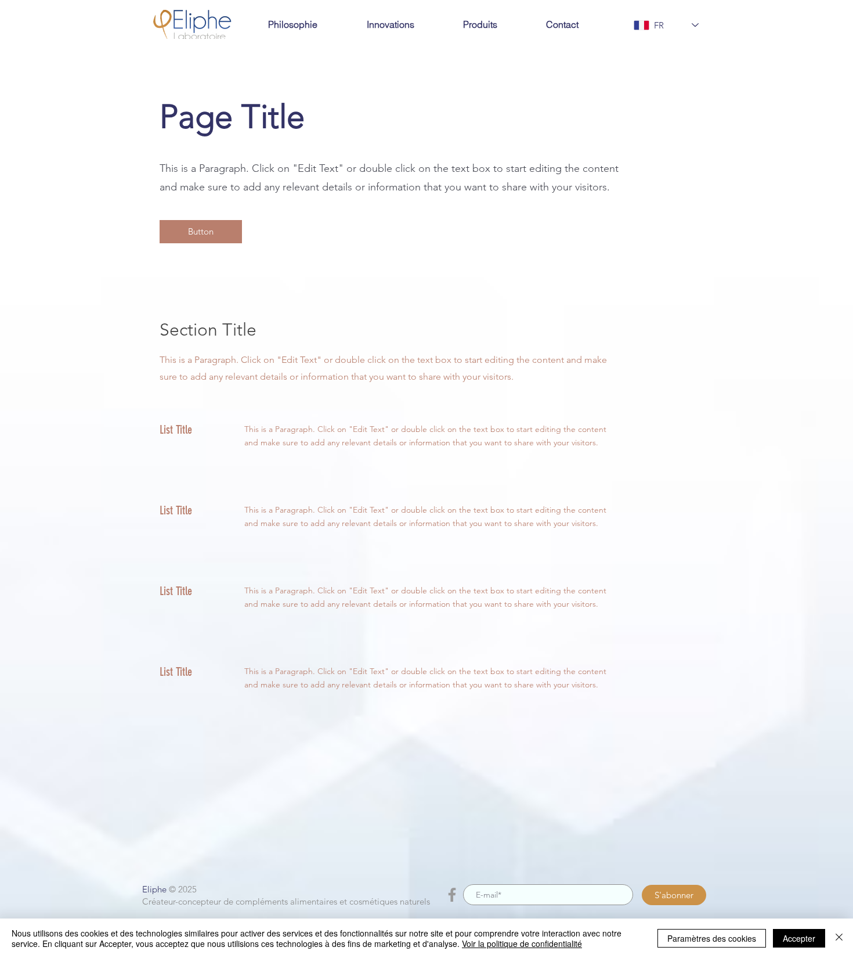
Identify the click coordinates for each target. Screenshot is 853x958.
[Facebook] (452, 894)
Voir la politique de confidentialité (522, 943)
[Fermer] (839, 938)
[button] (201, 231)
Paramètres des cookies (711, 938)
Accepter (799, 938)
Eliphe (154, 889)
